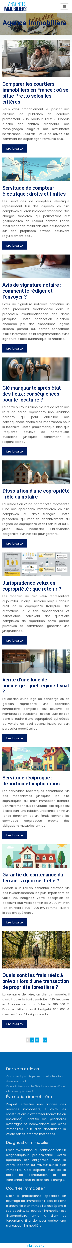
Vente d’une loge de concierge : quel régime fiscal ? (35, 686)
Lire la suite (14, 148)
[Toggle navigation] (64, 6)
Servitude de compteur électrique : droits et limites (34, 191)
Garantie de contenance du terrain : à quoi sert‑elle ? (32, 878)
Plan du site (36, 1245)
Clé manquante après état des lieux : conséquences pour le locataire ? (31, 394)
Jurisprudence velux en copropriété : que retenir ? (31, 586)
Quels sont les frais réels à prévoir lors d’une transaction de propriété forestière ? (35, 981)
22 (44, 1040)
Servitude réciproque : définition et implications (31, 781)
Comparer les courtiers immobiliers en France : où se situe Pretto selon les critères (35, 93)
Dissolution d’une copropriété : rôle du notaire (36, 494)
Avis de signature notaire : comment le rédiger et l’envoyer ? (31, 291)
